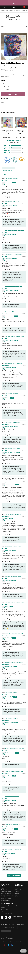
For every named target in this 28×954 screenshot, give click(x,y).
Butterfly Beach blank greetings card (13, 546)
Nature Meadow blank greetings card (13, 286)
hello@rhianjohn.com (9, 937)
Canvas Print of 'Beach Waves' (12, 201)
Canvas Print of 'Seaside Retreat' (13, 422)
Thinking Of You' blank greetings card (14, 633)
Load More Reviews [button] (14, 875)
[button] (7, 145)
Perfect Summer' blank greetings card (14, 662)
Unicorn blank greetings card (7, 131)
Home (2, 30)
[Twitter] (6, 917)
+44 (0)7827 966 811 (8, 938)
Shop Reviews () (7, 170)
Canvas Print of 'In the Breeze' (12, 796)
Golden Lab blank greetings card (12, 824)
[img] (14, 140)
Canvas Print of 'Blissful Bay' (11, 393)
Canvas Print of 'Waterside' (11, 178)
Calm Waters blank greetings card (13, 576)
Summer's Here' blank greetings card (13, 311)
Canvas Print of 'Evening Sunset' (12, 448)
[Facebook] (2, 917)
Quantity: (3, 83)
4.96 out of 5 (18, 140)
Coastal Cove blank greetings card (13, 514)
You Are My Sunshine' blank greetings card (15, 336)
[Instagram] (9, 917)
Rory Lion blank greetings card (20, 131)
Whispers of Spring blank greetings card (14, 230)
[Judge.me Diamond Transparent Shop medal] (7, 160)
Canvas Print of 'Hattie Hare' (11, 718)
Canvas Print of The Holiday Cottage (13, 254)
